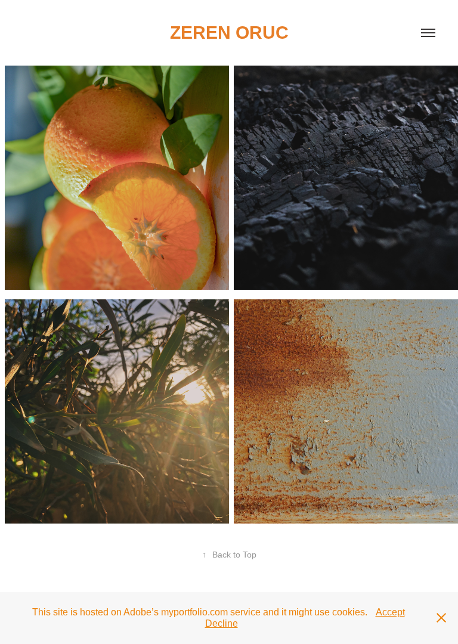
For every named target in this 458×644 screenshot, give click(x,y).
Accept (390, 612)
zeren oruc (229, 32)
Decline (221, 623)
